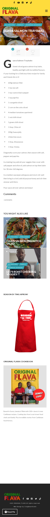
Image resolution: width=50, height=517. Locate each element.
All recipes (10, 25)
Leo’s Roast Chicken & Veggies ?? (21, 273)
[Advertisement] (25, 453)
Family (20, 25)
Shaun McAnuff (12, 36)
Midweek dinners (33, 25)
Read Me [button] (11, 512)
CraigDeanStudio (31, 506)
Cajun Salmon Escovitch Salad (23, 242)
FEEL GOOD (24, 237)
